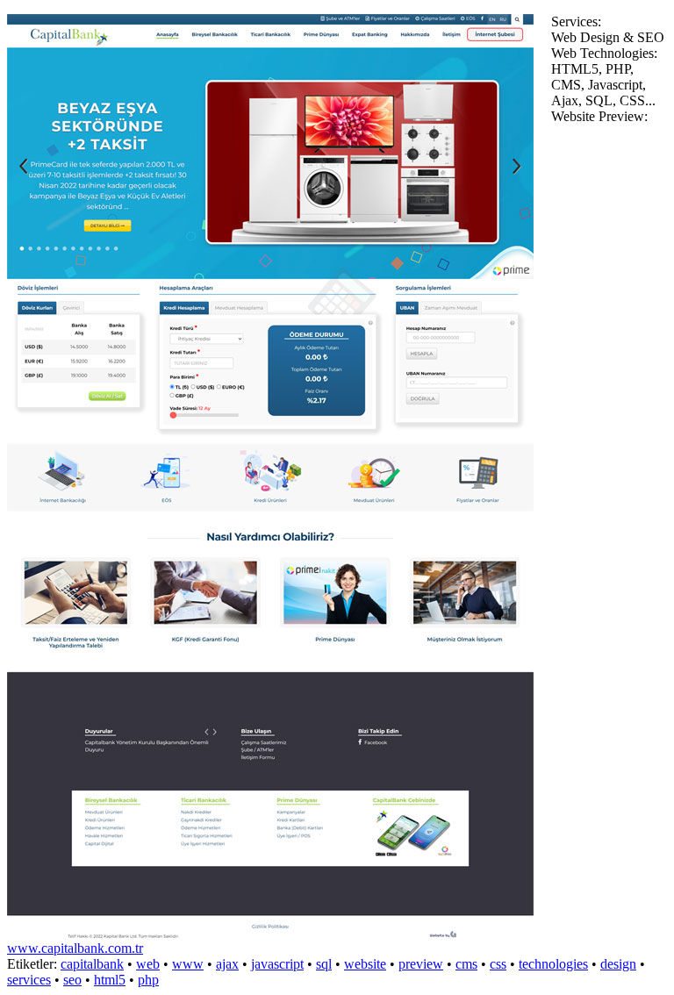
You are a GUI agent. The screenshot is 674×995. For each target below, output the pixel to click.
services (29, 979)
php (148, 979)
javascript (277, 963)
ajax (227, 963)
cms (466, 963)
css (498, 963)
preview (420, 963)
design (618, 963)
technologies (553, 963)
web (148, 963)
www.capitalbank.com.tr (75, 948)
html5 (109, 979)
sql (324, 963)
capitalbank (92, 963)
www (188, 963)
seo (72, 979)
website (365, 963)
